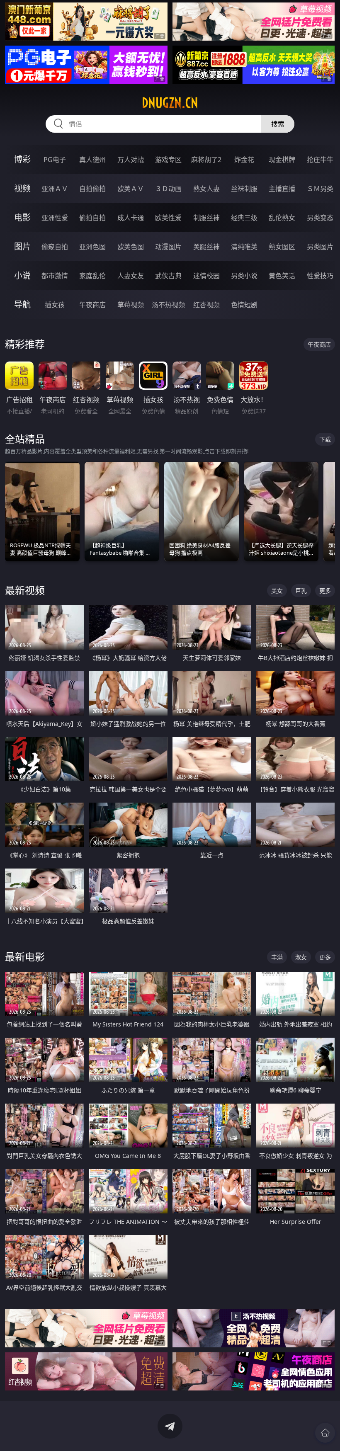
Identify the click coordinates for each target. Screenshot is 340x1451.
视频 (22, 188)
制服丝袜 (206, 217)
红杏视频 (206, 304)
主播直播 (282, 188)
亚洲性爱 (54, 217)
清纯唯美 (244, 246)
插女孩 (55, 304)
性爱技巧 (320, 275)
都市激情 (54, 275)
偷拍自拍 (92, 217)
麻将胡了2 (206, 159)
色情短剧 (244, 304)
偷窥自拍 (54, 246)
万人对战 (130, 159)
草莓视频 (130, 304)
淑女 (301, 957)
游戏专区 (168, 159)
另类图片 (320, 246)
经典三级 (244, 217)
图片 (22, 246)
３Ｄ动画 (168, 188)
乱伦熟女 (282, 217)
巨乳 (301, 590)
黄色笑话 (282, 275)
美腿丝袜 (206, 246)
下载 (325, 439)
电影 (22, 217)
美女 (277, 590)
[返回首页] (325, 1433)
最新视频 (25, 590)
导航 (22, 304)
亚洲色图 (92, 246)
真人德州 (92, 159)
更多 (325, 590)
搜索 (277, 124)
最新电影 (25, 956)
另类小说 (244, 275)
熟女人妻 (206, 188)
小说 (22, 275)
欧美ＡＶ (130, 188)
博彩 (22, 159)
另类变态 (320, 217)
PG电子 (55, 159)
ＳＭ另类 (320, 188)
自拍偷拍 (92, 188)
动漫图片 (168, 246)
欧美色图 (130, 246)
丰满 (277, 957)
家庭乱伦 (92, 275)
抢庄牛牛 (320, 159)
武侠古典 (168, 275)
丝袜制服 (244, 188)
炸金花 (244, 159)
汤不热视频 (168, 304)
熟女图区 (282, 246)
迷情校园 (206, 275)
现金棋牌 (282, 159)
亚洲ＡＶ (54, 188)
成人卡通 (130, 217)
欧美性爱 (168, 217)
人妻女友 (130, 275)
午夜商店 (92, 304)
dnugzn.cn (170, 103)
